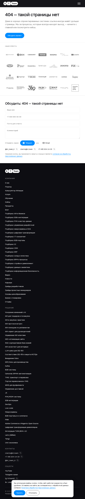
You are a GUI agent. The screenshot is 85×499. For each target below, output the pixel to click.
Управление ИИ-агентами (15, 335)
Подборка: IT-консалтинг (15, 237)
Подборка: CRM (11, 248)
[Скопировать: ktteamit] (17, 478)
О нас (7, 183)
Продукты (9, 206)
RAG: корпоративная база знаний (18, 343)
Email (47, 143)
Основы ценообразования (15, 294)
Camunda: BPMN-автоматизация (18, 374)
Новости (8, 279)
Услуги (7, 194)
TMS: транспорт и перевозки (16, 377)
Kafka (7, 366)
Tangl (7, 439)
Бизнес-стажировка (13, 298)
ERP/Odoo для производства (16, 362)
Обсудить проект (15, 35)
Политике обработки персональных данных (38, 488)
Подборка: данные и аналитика (17, 267)
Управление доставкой (14, 389)
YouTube (8, 471)
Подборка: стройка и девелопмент (19, 263)
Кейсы (7, 202)
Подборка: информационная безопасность (22, 271)
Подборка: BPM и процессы (16, 259)
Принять (19, 493)
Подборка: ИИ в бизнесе (15, 213)
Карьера (8, 283)
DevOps (8, 404)
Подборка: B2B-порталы (15, 240)
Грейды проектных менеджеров (18, 290)
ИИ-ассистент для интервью (16, 347)
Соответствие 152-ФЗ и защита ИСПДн (21, 354)
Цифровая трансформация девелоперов (21, 427)
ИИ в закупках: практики (15, 320)
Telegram (29, 143)
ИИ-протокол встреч (13, 324)
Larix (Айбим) (10, 435)
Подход (8, 187)
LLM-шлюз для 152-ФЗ (14, 351)
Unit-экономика (11, 443)
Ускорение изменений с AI (15, 312)
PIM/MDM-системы (13, 397)
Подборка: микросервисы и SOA (18, 229)
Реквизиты (9, 494)
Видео (7, 275)
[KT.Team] (10, 3)
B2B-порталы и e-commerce (16, 416)
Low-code (9, 408)
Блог (7, 210)
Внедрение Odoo (12, 358)
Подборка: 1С (10, 244)
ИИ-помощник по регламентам (17, 328)
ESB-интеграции (11, 400)
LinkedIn (11, 482)
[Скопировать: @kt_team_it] (16, 149)
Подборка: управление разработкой (19, 225)
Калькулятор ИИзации (14, 191)
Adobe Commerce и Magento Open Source (21, 423)
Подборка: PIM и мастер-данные (18, 221)
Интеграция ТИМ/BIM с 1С (16, 431)
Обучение (9, 198)
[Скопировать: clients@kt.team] (34, 149)
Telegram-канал (11, 475)
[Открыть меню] (79, 4)
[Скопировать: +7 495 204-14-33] (54, 149)
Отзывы (8, 302)
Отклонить (33, 493)
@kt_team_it (9, 149)
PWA (7, 420)
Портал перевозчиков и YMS (16, 381)
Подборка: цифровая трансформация (20, 233)
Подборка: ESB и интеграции (16, 217)
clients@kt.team (26, 149)
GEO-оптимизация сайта (14, 339)
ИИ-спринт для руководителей (17, 331)
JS (6, 393)
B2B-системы (10, 370)
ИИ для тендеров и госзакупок (17, 316)
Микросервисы (11, 412)
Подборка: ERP (11, 252)
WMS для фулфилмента (14, 385)
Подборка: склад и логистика (17, 256)
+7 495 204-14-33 (45, 149)
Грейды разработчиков (14, 286)
